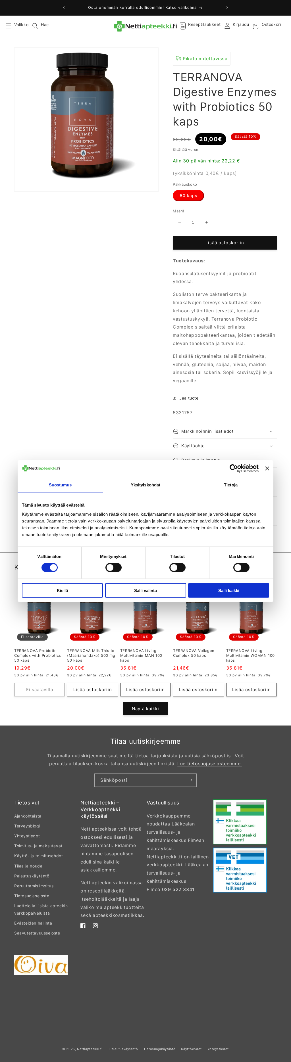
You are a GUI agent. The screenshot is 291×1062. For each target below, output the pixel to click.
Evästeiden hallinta (33, 923)
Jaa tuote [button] (188, 398)
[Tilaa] (190, 780)
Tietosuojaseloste (31, 895)
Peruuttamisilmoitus (33, 885)
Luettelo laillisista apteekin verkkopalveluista (41, 909)
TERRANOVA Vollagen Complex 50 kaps (194, 653)
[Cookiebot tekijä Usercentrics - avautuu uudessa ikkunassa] (234, 468)
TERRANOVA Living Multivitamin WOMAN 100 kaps (250, 655)
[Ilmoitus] (227, 7)
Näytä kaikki (145, 708)
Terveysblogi (27, 825)
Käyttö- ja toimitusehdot (38, 855)
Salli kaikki (228, 590)
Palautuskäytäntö (31, 875)
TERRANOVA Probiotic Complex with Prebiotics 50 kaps (37, 655)
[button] (12, 26)
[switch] (113, 567)
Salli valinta (145, 590)
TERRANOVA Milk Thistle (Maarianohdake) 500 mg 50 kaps (91, 655)
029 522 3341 (178, 889)
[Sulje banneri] (267, 469)
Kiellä (62, 590)
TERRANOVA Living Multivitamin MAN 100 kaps (141, 655)
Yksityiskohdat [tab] (145, 484)
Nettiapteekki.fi (90, 1049)
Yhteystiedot (27, 835)
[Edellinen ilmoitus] (64, 7)
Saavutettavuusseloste (37, 933)
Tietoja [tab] (231, 484)
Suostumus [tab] (60, 484)
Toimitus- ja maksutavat (38, 845)
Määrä (178, 211)
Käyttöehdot (191, 1049)
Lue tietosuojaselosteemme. (209, 763)
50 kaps (188, 195)
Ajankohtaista (27, 816)
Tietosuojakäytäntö (160, 1049)
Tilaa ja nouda (28, 866)
